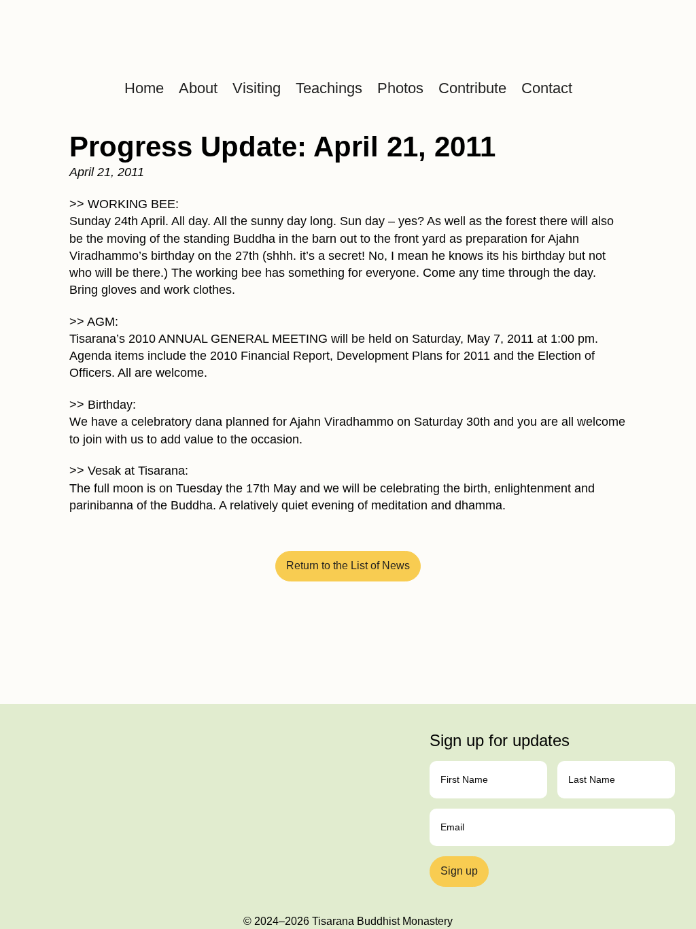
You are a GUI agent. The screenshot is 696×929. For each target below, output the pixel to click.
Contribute (472, 88)
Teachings (329, 88)
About (198, 88)
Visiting (256, 88)
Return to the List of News (348, 565)
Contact (546, 88)
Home (144, 88)
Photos (400, 88)
